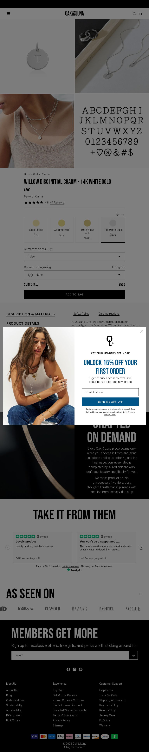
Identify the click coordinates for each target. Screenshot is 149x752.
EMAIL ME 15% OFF (110, 402)
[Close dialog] (142, 331)
